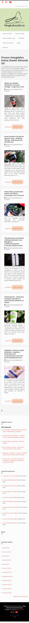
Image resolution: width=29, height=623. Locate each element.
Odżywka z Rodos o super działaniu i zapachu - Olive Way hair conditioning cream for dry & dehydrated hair (14, 354)
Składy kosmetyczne (9, 38)
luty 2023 (5, 556)
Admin (14, 616)
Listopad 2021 (6, 572)
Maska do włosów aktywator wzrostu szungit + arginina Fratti (14, 85)
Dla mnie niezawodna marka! (10, 501)
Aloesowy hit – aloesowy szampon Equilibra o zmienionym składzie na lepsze (14, 299)
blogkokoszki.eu (14, 25)
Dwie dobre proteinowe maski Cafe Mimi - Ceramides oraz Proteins (14, 193)
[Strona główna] (14, 17)
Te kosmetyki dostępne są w (10, 523)
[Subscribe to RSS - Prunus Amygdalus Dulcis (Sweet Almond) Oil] (1, 410)
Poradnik (21, 38)
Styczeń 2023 (6, 560)
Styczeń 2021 (6, 592)
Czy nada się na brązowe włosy (10, 507)
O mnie (18, 43)
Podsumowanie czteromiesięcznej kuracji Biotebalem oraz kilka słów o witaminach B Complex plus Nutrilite (13, 460)
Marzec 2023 (6, 552)
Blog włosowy (7, 33)
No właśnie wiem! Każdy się (10, 485)
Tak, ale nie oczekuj (8, 497)
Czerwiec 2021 (6, 584)
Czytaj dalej (8, 127)
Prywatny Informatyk (14, 615)
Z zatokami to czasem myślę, (10, 476)
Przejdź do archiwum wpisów (20, 596)
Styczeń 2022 (6, 568)
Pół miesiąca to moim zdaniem (10, 513)
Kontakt (5, 47)
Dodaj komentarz (17, 127)
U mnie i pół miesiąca (8, 519)
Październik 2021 (7, 576)
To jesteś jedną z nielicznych (10, 491)
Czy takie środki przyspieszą (10, 480)
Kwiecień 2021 (6, 588)
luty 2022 (5, 564)
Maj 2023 (5, 548)
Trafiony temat (20, 33)
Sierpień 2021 (6, 580)
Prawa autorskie (8, 43)
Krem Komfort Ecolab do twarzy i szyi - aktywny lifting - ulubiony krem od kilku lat (14, 139)
